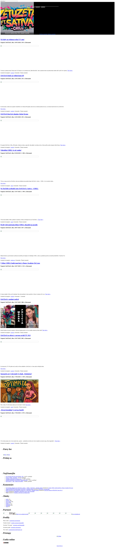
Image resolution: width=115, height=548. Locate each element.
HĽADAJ (3, 1)
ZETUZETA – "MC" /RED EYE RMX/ (14, 481)
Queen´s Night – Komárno (11, 477)
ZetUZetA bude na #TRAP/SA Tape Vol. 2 (53, 490)
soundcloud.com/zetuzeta (14, 520)
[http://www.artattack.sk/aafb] (21, 514)
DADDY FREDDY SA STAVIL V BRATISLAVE (17, 480)
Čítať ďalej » (70, 70)
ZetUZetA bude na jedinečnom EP (12, 75)
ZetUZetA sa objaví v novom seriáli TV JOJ (16, 335)
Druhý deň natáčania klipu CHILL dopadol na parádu (19, 225)
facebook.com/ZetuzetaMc (18, 525)
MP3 (30, 7)
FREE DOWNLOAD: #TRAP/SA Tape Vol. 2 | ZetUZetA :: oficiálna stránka (22, 490)
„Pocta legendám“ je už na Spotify (12, 410)
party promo (8, 501)
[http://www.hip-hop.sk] (12, 514)
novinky (12, 72)
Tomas (7, 491)
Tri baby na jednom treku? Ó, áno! (12, 39)
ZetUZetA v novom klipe (44, 489)
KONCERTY (37, 7)
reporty (7, 502)
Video (33, 7)
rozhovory (13, 260)
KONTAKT (43, 7)
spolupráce (8, 505)
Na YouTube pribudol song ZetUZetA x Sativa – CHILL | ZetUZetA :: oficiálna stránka (24, 487)
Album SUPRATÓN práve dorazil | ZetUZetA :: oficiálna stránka (19, 489)
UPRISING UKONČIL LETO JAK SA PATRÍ (24, 491)
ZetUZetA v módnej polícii (10, 299)
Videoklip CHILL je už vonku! (11, 150)
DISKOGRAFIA (26, 7)
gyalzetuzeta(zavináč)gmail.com (15, 529)
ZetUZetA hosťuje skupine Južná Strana (14, 114)
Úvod (20, 7)
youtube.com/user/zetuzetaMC (17, 523)
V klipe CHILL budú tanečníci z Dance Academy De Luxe (20, 263)
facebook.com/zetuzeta (16, 527)
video (12, 185)
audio (12, 221)
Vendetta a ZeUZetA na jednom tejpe (13, 479)
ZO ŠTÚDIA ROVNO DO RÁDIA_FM (14, 476)
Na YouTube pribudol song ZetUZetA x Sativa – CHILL (19, 188)
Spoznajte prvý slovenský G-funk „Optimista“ (16, 374)
